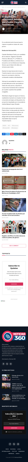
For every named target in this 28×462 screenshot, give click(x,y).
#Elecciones (15, 125)
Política (5, 13)
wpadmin (9, 28)
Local (19, 449)
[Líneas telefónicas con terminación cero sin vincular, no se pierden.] (6, 397)
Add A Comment (14, 245)
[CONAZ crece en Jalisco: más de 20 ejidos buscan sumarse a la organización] (6, 386)
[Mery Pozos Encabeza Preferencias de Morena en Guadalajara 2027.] (14, 182)
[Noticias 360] (14, 2)
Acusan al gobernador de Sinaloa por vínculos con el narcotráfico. (13, 214)
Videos (17, 453)
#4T (9, 125)
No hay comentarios (8, 31)
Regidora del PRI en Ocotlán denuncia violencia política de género (13, 236)
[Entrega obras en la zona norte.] (6, 377)
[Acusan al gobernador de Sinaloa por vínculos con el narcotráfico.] (14, 205)
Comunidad (21, 451)
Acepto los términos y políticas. (14, 431)
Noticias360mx (18, 457)
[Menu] (3, 2)
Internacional (6, 451)
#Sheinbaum (15, 128)
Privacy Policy (17, 289)
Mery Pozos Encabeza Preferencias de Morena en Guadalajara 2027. (14, 192)
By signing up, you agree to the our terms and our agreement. (15, 289)
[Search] (25, 2)
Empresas (11, 453)
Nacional (13, 449)
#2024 (4, 125)
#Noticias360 (6, 128)
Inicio (3, 7)
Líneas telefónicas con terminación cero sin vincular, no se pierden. (19, 396)
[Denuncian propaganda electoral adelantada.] (14, 160)
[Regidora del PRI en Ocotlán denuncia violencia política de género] (14, 227)
